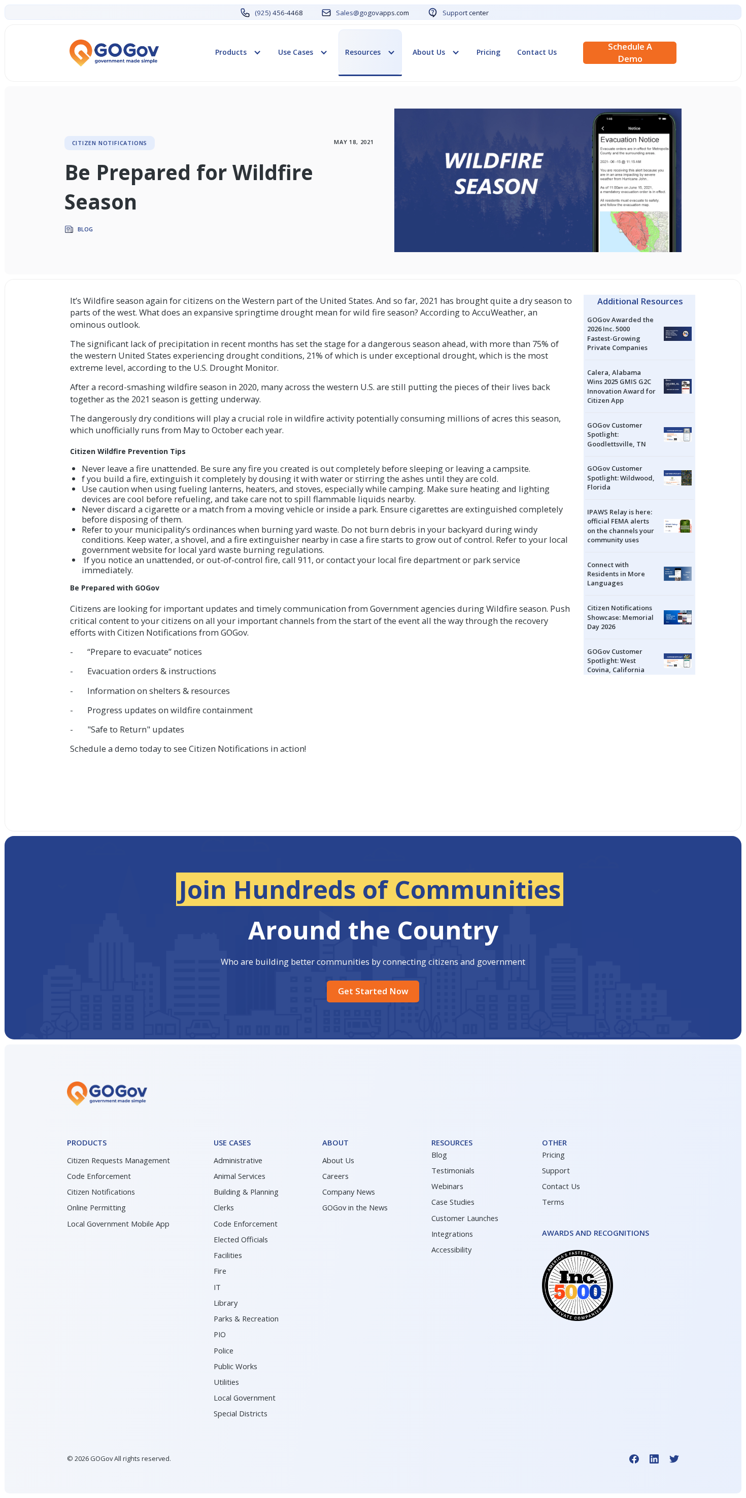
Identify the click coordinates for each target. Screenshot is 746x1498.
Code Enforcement (99, 1176)
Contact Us (537, 52)
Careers (335, 1176)
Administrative (238, 1160)
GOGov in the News (355, 1207)
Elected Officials (241, 1239)
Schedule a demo (630, 53)
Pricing (488, 52)
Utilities (226, 1382)
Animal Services (239, 1176)
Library (226, 1303)
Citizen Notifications (101, 1192)
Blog (439, 1154)
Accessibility (451, 1249)
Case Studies (452, 1202)
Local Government (245, 1397)
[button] (238, 52)
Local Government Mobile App (118, 1223)
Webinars (447, 1186)
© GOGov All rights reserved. (119, 1458)
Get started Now (373, 991)
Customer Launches (464, 1218)
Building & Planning (246, 1192)
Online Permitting (96, 1207)
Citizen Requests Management (118, 1160)
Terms (553, 1202)
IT (217, 1287)
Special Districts (240, 1413)
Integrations (452, 1234)
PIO (220, 1334)
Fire (220, 1271)
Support (556, 1170)
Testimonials (452, 1170)
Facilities (228, 1255)
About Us (338, 1160)
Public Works (235, 1366)
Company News (348, 1192)
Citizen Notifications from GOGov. (183, 632)
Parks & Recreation (246, 1318)
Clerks (224, 1207)
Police (223, 1350)
